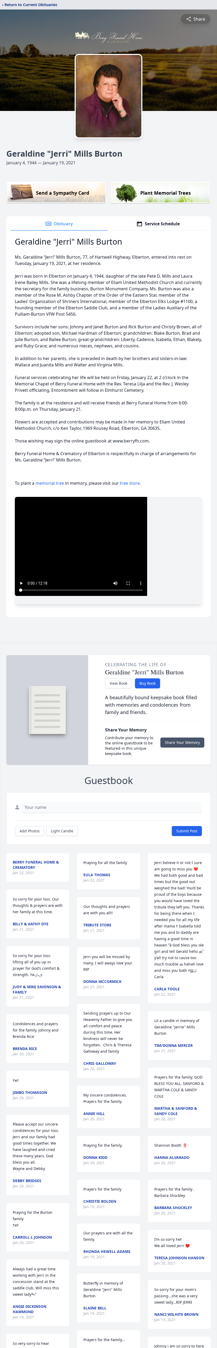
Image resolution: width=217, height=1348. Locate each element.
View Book (118, 683)
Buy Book (147, 683)
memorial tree (49, 483)
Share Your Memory (182, 742)
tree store (130, 483)
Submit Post (186, 830)
